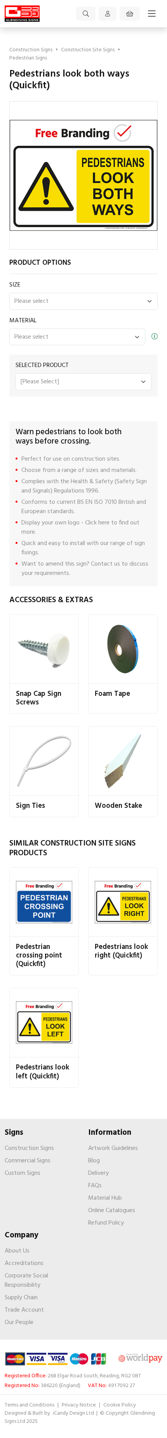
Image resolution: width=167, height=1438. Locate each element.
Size (15, 285)
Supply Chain (21, 1297)
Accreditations (24, 1263)
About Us (17, 1251)
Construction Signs (30, 49)
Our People (19, 1322)
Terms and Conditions (29, 1405)
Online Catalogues (111, 1210)
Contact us (105, 564)
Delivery (98, 1173)
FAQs (95, 1185)
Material (23, 320)
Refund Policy (106, 1223)
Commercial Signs (27, 1160)
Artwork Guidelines (113, 1148)
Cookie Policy (119, 1405)
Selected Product (42, 365)
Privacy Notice (79, 1405)
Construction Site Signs (88, 49)
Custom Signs (22, 1173)
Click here (97, 523)
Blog (94, 1160)
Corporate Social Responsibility (26, 1280)
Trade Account (24, 1310)
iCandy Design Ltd (74, 1413)
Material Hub (105, 1198)
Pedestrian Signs (28, 58)
